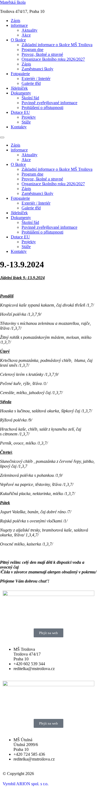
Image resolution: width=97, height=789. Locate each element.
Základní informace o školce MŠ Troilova (57, 44)
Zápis (15, 20)
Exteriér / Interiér (36, 78)
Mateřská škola (13, 2)
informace (19, 25)
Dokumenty (21, 93)
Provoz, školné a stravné (42, 54)
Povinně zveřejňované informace (49, 102)
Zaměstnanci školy (37, 69)
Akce (26, 35)
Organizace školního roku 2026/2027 (53, 59)
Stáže (26, 122)
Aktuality (29, 30)
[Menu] (2, 137)
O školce (18, 40)
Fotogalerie (20, 73)
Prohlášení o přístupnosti (42, 107)
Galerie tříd (31, 83)
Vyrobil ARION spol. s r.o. (25, 783)
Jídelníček (19, 88)
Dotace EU (20, 112)
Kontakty (19, 127)
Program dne (32, 49)
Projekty (29, 117)
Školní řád (30, 98)
